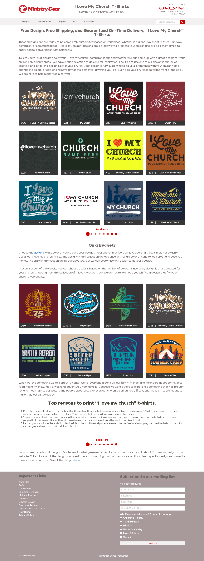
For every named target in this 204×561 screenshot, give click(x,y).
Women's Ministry (132, 529)
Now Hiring (25, 512)
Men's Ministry (131, 533)
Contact (23, 499)
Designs (26, 21)
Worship (127, 537)
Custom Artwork (44, 21)
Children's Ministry (133, 518)
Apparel (62, 21)
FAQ (75, 21)
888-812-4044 (172, 8)
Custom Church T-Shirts (32, 509)
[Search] (182, 22)
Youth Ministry (131, 522)
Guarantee (25, 489)
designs (39, 252)
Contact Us (89, 21)
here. (77, 460)
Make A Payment (28, 495)
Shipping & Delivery (29, 492)
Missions (128, 526)
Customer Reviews (28, 505)
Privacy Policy (26, 515)
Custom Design (27, 502)
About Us (24, 482)
